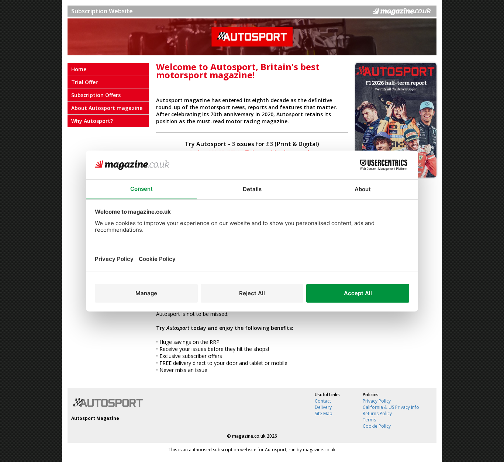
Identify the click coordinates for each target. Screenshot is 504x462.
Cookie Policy (377, 426)
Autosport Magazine (95, 418)
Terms (369, 420)
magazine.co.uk (249, 436)
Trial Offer (84, 82)
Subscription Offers (96, 95)
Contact (323, 401)
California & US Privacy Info (391, 407)
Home (78, 69)
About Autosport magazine (106, 107)
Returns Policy (377, 413)
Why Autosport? (92, 120)
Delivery (323, 407)
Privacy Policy (377, 401)
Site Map (323, 413)
